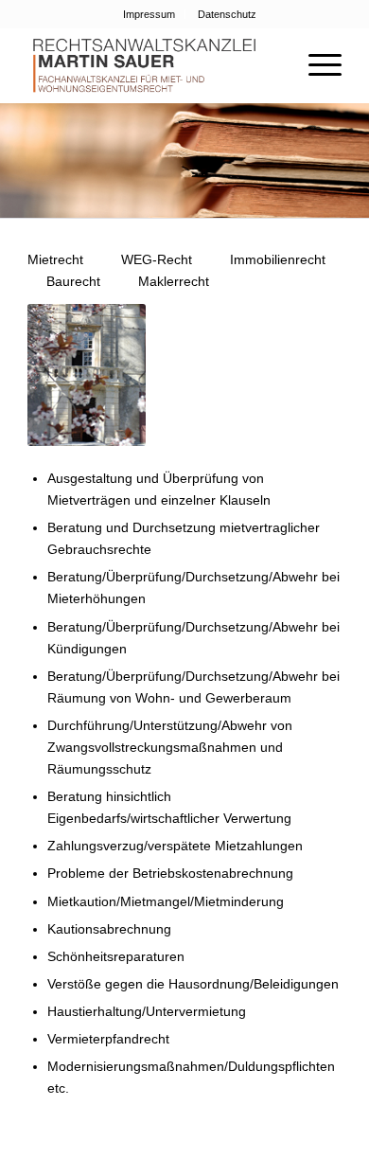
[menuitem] (149, 14)
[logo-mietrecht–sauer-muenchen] (152, 65)
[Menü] (316, 65)
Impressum (149, 14)
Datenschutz (227, 14)
